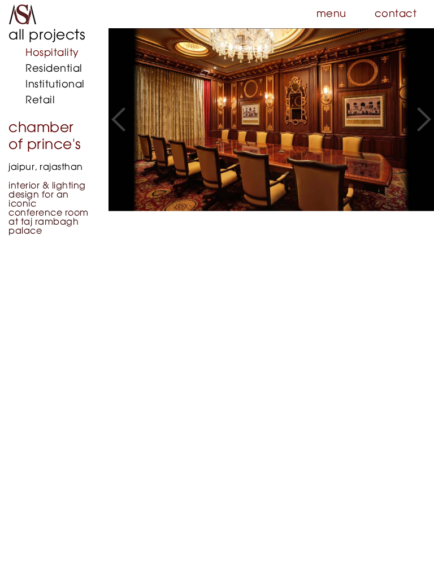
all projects (46, 35)
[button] (118, 119)
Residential (54, 69)
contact (396, 14)
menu (331, 14)
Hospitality (52, 53)
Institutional (55, 85)
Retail (40, 100)
